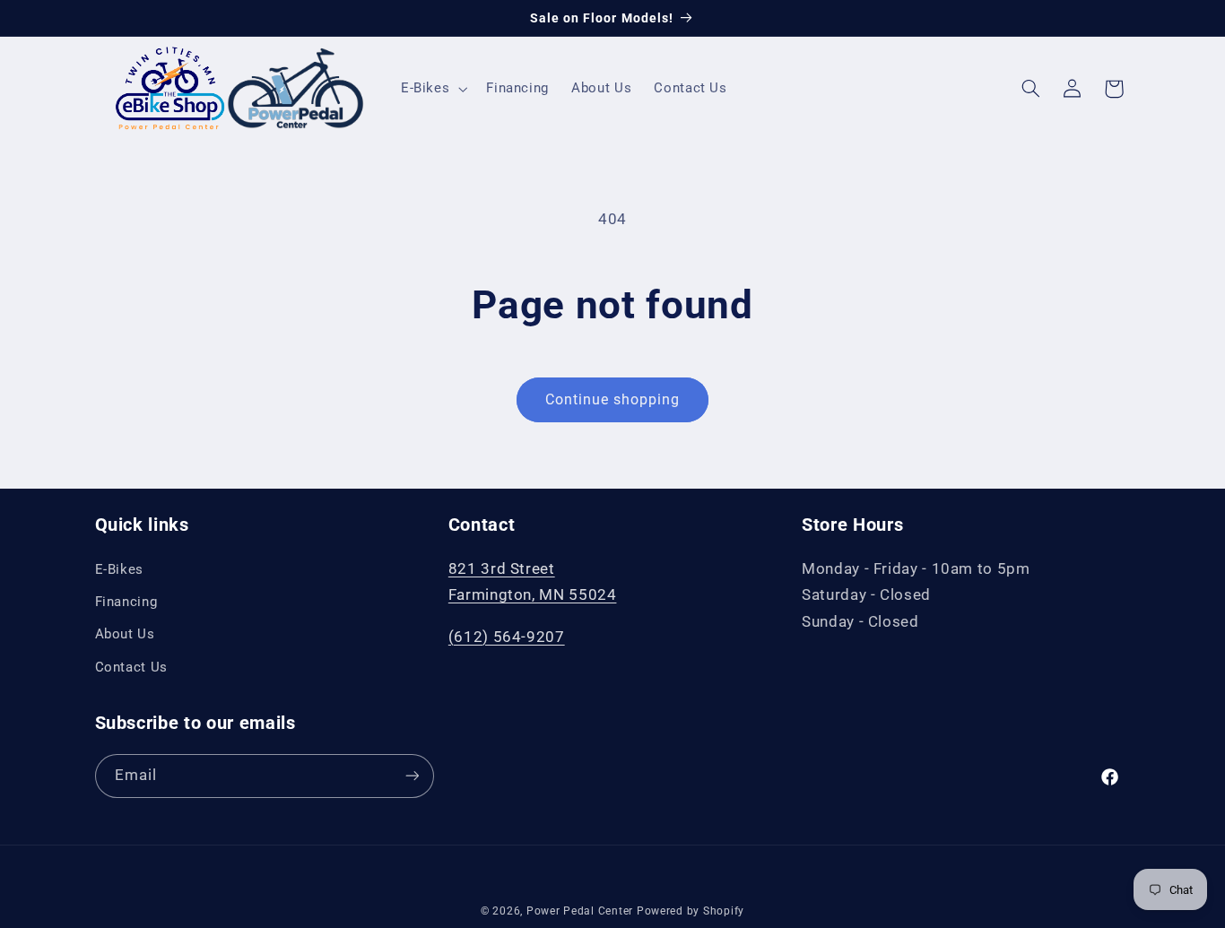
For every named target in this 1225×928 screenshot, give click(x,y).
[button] (431, 88)
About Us (125, 634)
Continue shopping (613, 399)
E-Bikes (119, 568)
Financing (126, 601)
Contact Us (131, 666)
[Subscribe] (411, 775)
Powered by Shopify (690, 911)
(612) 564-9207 (506, 636)
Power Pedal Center (579, 911)
